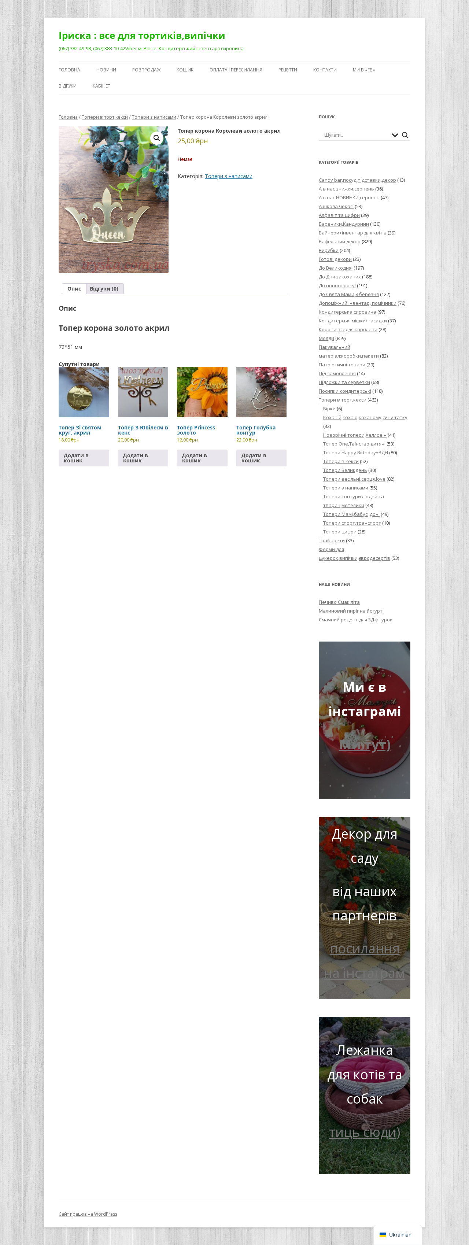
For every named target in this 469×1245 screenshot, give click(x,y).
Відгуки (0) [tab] (104, 288)
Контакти (325, 70)
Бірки (329, 408)
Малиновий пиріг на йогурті (351, 610)
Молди (326, 338)
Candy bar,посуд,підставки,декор (357, 180)
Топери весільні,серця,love (354, 479)
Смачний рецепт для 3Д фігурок (355, 619)
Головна (69, 70)
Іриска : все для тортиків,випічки (142, 35)
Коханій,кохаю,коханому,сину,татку (365, 417)
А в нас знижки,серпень (346, 188)
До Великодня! (335, 268)
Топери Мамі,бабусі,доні (351, 514)
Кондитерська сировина (347, 312)
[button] (156, 138)
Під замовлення (337, 373)
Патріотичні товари (342, 364)
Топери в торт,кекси (105, 117)
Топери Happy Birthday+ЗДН (355, 452)
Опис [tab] (74, 288)
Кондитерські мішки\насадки (353, 320)
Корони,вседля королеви (348, 329)
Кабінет (101, 86)
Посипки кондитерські (345, 391)
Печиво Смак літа (339, 602)
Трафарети (332, 540)
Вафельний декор (340, 241)
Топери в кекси (341, 461)
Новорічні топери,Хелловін (355, 435)
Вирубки (329, 250)
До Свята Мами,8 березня (349, 294)
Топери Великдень (345, 470)
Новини (106, 70)
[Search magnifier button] (405, 135)
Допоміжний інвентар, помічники (357, 303)
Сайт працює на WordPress (88, 1214)
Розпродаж (146, 70)
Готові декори (335, 259)
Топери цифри (340, 531)
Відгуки (68, 86)
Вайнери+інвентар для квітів (353, 232)
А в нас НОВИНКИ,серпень (349, 197)
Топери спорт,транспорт (352, 523)
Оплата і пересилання (236, 70)
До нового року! (337, 285)
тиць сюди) (364, 1132)
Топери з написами (154, 117)
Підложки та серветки (344, 382)
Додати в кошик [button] (76, 458)
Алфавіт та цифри (339, 215)
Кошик (185, 70)
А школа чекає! (336, 206)
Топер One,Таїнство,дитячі (354, 443)
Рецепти (287, 70)
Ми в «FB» (364, 70)
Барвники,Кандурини (344, 224)
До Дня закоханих (340, 276)
